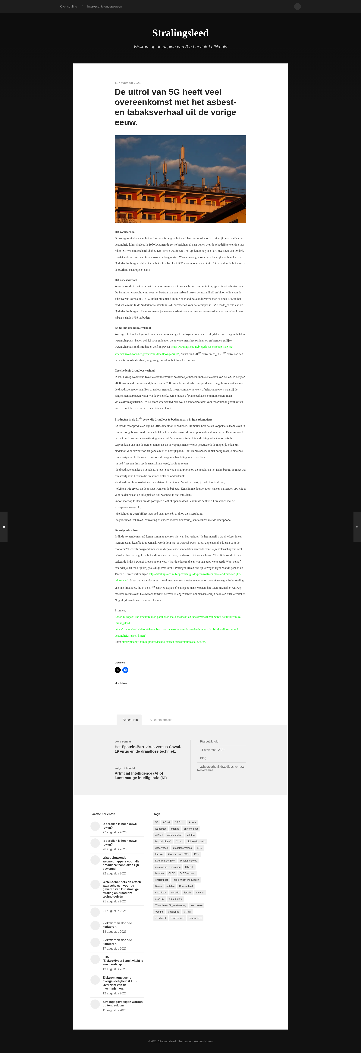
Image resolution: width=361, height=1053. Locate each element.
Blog (203, 758)
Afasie (192, 822)
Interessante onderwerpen (104, 6)
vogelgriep (173, 911)
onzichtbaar (161, 879)
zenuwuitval (195, 918)
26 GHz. (179, 822)
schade (175, 892)
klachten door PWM (179, 854)
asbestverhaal (209, 766)
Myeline (159, 873)
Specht (187, 892)
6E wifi (167, 822)
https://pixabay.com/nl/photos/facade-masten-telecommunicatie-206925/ (164, 642)
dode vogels (161, 847)
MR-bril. (189, 867)
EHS (199, 847)
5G (157, 822)
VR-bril (187, 911)
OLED (171, 873)
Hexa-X (159, 854)
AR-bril (159, 835)
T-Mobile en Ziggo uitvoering (170, 905)
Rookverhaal (205, 770)
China (179, 841)
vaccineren (196, 905)
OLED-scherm (187, 873)
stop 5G (159, 899)
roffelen (170, 886)
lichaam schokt (188, 860)
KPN (196, 854)
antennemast (191, 828)
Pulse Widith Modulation (186, 879)
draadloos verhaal (232, 766)
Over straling (68, 6)
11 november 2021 (212, 749)
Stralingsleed (180, 32)
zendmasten (177, 918)
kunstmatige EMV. (165, 860)
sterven (200, 892)
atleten (191, 835)
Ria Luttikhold (209, 741)
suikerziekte (175, 899)
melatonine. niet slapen (167, 867)
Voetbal (159, 911)
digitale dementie (196, 841)
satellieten (160, 892)
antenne (175, 828)
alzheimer (160, 828)
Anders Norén (203, 1041)
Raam (158, 886)
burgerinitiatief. (163, 841)
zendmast (160, 918)
